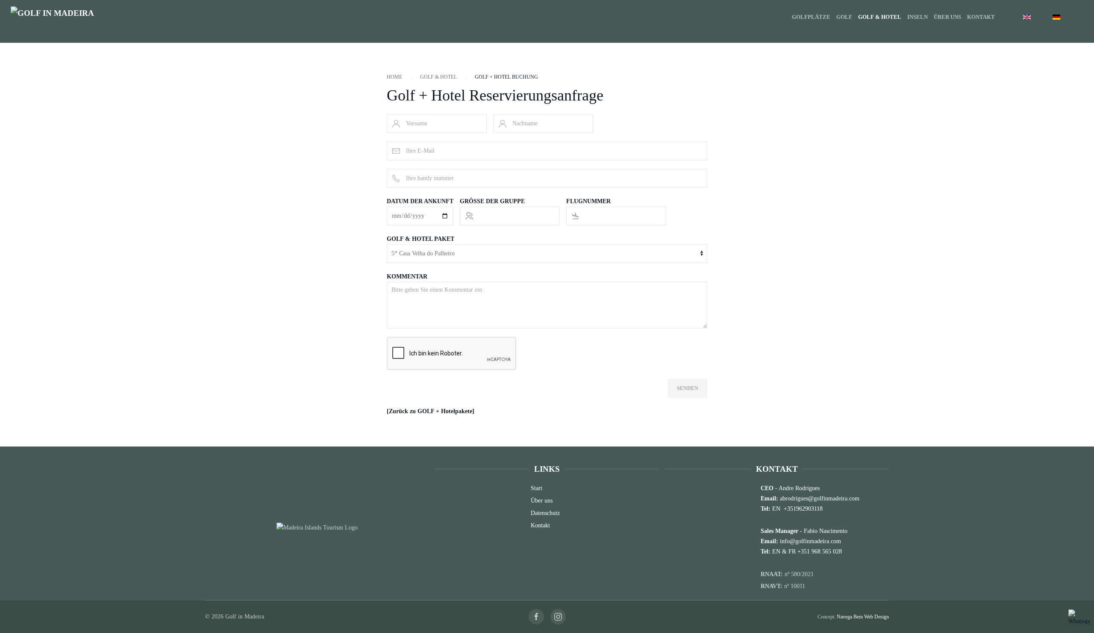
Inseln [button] (917, 17)
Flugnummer (588, 201)
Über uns (947, 17)
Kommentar (407, 276)
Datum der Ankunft (420, 201)
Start (536, 488)
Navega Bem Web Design (863, 617)
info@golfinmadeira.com (810, 541)
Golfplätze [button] (811, 17)
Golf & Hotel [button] (879, 17)
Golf (844, 17)
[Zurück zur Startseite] (64, 17)
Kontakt (981, 17)
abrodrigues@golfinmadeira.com (819, 498)
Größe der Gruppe (492, 201)
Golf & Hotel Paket (420, 239)
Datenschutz (545, 513)
